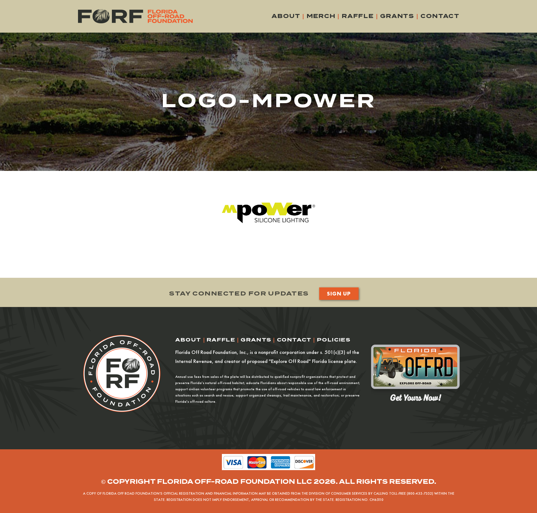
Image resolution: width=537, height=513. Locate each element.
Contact (440, 16)
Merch (321, 16)
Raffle (358, 16)
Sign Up (339, 293)
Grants (397, 16)
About (286, 16)
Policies (334, 340)
